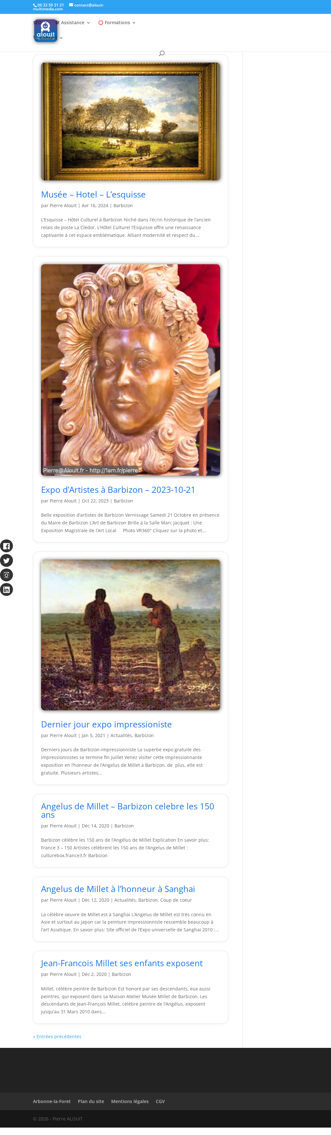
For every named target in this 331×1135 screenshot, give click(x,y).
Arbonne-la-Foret (52, 1101)
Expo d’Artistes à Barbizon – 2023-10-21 (118, 489)
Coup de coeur (176, 900)
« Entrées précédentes (57, 1036)
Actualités (121, 735)
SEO (37, 22)
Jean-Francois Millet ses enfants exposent (122, 963)
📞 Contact (45, 38)
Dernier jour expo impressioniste (106, 724)
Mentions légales (130, 1101)
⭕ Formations (114, 22)
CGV (160, 1101)
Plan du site (91, 1101)
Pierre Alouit (63, 205)
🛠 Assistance (69, 22)
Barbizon (123, 205)
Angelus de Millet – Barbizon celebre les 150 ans (127, 810)
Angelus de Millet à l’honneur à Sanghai (118, 889)
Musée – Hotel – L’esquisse (93, 194)
